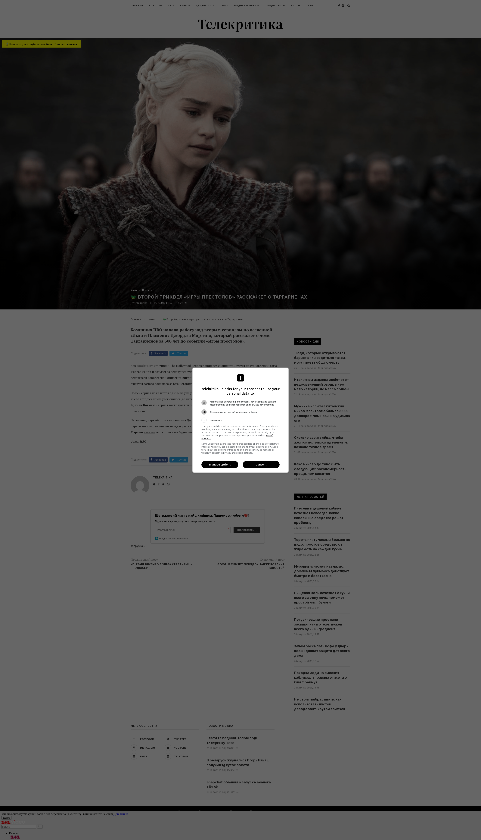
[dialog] (240, 420)
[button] (240, 420)
